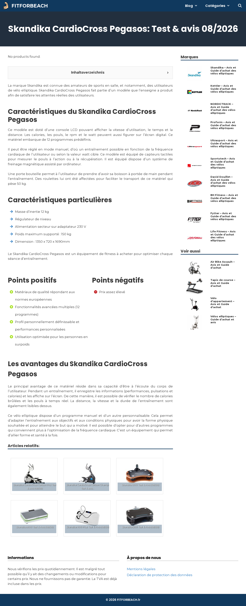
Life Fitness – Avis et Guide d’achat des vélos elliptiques (223, 236)
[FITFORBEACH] (7, 6)
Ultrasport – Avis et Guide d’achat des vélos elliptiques (224, 143)
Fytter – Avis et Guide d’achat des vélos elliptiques (223, 216)
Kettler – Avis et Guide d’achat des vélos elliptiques (223, 88)
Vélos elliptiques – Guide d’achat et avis (223, 319)
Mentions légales (141, 569)
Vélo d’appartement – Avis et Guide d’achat (222, 303)
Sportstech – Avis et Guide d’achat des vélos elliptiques (222, 163)
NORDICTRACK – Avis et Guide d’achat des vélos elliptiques (222, 108)
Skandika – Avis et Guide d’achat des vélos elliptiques (223, 70)
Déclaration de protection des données (159, 575)
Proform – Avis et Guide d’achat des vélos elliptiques (223, 125)
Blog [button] (189, 5)
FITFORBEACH (30, 6)
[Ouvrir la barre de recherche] (240, 6)
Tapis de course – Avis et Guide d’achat (222, 283)
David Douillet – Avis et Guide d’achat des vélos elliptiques (222, 181)
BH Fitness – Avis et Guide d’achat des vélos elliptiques (224, 198)
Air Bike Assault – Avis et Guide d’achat (222, 264)
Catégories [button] (215, 5)
